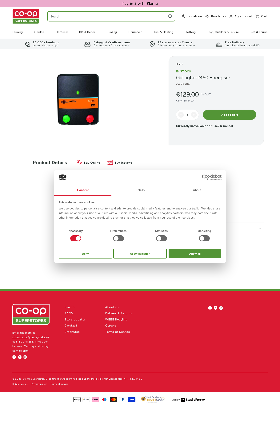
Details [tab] (140, 190)
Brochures (72, 332)
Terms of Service (117, 332)
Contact (71, 325)
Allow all (195, 253)
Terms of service (59, 384)
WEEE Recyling (116, 319)
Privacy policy (39, 384)
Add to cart (229, 115)
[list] (140, 44)
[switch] (118, 238)
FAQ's (69, 313)
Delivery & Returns (118, 313)
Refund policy (20, 384)
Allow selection (140, 253)
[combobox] (103, 16)
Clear (162, 16)
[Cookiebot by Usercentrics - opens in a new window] (205, 177)
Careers (111, 325)
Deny (85, 253)
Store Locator (75, 319)
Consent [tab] (83, 190)
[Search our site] (170, 16)
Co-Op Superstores (33, 378)
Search (70, 307)
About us (112, 307)
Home (179, 64)
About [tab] (197, 190)
